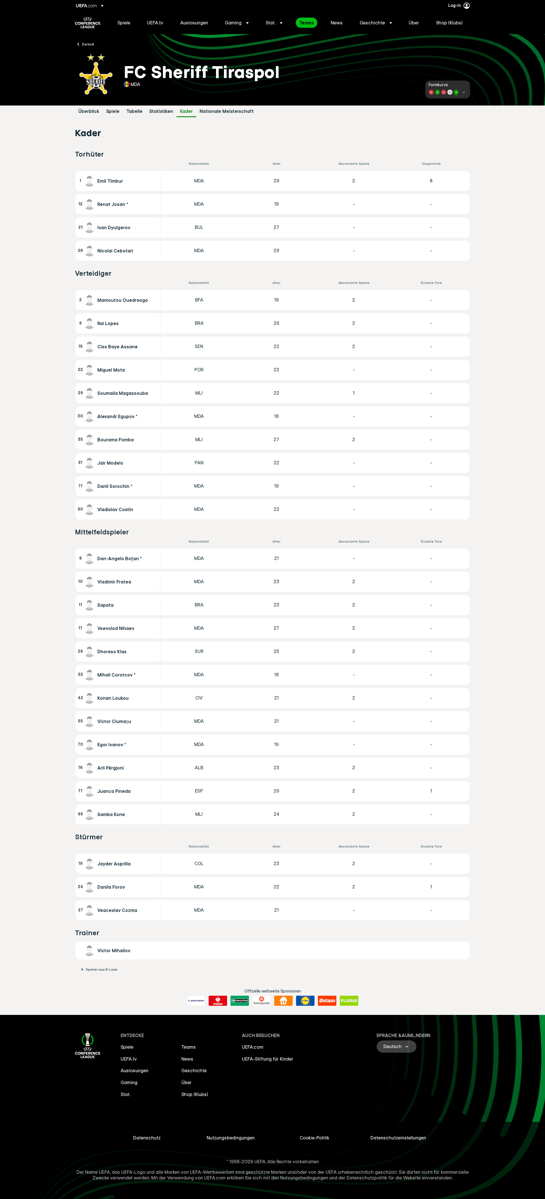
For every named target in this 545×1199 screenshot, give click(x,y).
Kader (186, 111)
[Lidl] (305, 1001)
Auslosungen (134, 1070)
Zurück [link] (88, 44)
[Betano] (327, 1001)
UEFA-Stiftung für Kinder (267, 1058)
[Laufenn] (196, 1001)
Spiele (113, 111)
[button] (236, 22)
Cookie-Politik (314, 1137)
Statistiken (161, 111)
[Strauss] (218, 1001)
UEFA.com (252, 1047)
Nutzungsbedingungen (231, 1137)
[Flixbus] (349, 1001)
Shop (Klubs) (194, 1094)
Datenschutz (147, 1137)
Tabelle (134, 111)
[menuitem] (125, 22)
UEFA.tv (129, 1058)
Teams (188, 1047)
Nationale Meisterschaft (227, 111)
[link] (124, 22)
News (187, 1058)
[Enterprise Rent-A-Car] (239, 1001)
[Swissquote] (261, 1001)
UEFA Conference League (87, 22)
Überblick (88, 111)
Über (186, 1082)
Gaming (129, 1082)
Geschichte (194, 1070)
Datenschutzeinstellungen (398, 1137)
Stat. (125, 1094)
